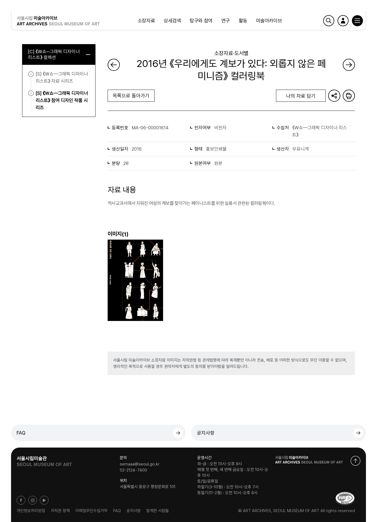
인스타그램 (32, 500)
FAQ (21, 433)
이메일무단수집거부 (91, 510)
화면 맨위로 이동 (355, 461)
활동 (243, 20)
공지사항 (205, 433)
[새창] (345, 498)
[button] (357, 20)
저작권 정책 (60, 510)
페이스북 (21, 500)
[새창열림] (44, 459)
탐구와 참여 (201, 20)
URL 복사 (334, 96)
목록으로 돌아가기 (131, 95)
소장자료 (146, 20)
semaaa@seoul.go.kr (140, 464)
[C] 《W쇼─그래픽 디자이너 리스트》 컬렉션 (54, 54)
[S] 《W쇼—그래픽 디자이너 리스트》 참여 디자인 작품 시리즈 (62, 100)
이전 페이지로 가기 (114, 65)
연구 (225, 20)
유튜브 (44, 500)
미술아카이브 (269, 20)
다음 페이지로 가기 (349, 65)
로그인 (343, 20)
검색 (328, 20)
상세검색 (172, 20)
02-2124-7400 (133, 469)
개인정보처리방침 (31, 510)
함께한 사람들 (157, 510)
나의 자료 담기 (300, 96)
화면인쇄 (349, 96)
